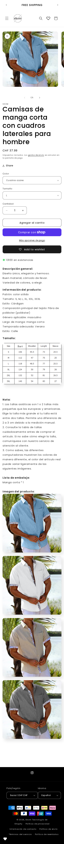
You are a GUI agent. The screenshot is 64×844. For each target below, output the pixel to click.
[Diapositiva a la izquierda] (24, 97)
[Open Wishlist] (48, 18)
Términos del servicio (20, 834)
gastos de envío (36, 155)
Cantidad (8, 203)
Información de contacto (23, 829)
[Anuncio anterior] (6, 5)
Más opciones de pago (32, 240)
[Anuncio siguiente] (57, 5)
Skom (28, 819)
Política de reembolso (47, 834)
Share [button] (9, 165)
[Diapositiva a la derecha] (39, 97)
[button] (7, 18)
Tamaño (7, 188)
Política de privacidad (37, 823)
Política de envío (48, 829)
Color (6, 173)
